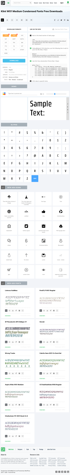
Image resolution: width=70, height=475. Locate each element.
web (14, 35)
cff (22, 46)
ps (14, 46)
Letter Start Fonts (51, 449)
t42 (6, 49)
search (30, 2)
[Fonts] (31, 20)
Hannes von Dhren (13, 77)
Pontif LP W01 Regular (47, 290)
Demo (51, 3)
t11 (14, 49)
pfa (14, 42)
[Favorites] (7, 20)
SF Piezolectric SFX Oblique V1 (16, 322)
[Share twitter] (61, 20)
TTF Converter (52, 458)
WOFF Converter (52, 460)
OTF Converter (61, 458)
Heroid (42, 322)
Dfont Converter (61, 463)
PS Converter (60, 462)
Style (27, 449)
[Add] (2, 20)
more (35, 178)
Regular (11, 69)
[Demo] (12, 20)
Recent (36, 3)
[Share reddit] (58, 20)
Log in (61, 3)
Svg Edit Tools (42, 458)
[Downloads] (13, 310)
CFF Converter (34, 463)
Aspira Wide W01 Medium (14, 384)
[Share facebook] (55, 20)
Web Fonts (11, 449)
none (5, 53)
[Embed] (19, 310)
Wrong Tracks (10, 353)
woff (14, 39)
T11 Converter (52, 463)
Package (41, 449)
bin (22, 42)
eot (6, 39)
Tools (55, 3)
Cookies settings (61, 465)
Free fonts (3, 3)
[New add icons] (3, 187)
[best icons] (3, 283)
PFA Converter (33, 462)
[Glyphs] (16, 20)
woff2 (22, 39)
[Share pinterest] (64, 20)
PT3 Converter (52, 462)
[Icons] (26, 20)
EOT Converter (43, 460)
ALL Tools (41, 465)
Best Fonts (46, 3)
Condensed (20, 79)
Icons (40, 3)
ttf (6, 35)
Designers (20, 449)
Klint (10, 79)
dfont (22, 49)
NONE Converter (34, 465)
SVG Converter (34, 460)
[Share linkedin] (68, 20)
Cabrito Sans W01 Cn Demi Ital (50, 353)
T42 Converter (43, 463)
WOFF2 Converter (62, 460)
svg (22, 35)
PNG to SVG (33, 458)
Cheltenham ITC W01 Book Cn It (16, 416)
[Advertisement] (14, 108)
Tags (34, 449)
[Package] (21, 20)
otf (6, 42)
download (14, 60)
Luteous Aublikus (11, 290)
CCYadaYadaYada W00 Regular (51, 384)
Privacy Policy (52, 465)
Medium (14, 79)
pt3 (6, 46)
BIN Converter (42, 462)
